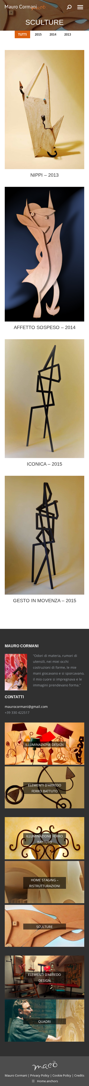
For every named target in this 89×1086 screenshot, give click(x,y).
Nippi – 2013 (44, 175)
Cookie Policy (61, 1075)
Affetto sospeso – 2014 (44, 327)
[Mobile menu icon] (80, 7)
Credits (79, 1075)
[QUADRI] (44, 1040)
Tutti (22, 34)
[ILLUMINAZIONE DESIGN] (44, 763)
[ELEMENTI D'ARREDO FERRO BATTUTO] (44, 807)
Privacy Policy (39, 1075)
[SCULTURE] (44, 945)
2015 (38, 34)
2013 (67, 34)
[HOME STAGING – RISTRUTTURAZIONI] (44, 902)
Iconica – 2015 (44, 464)
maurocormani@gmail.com (26, 706)
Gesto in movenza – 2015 (44, 600)
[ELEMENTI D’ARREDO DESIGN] (44, 996)
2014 (53, 34)
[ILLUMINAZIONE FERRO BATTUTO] (44, 858)
